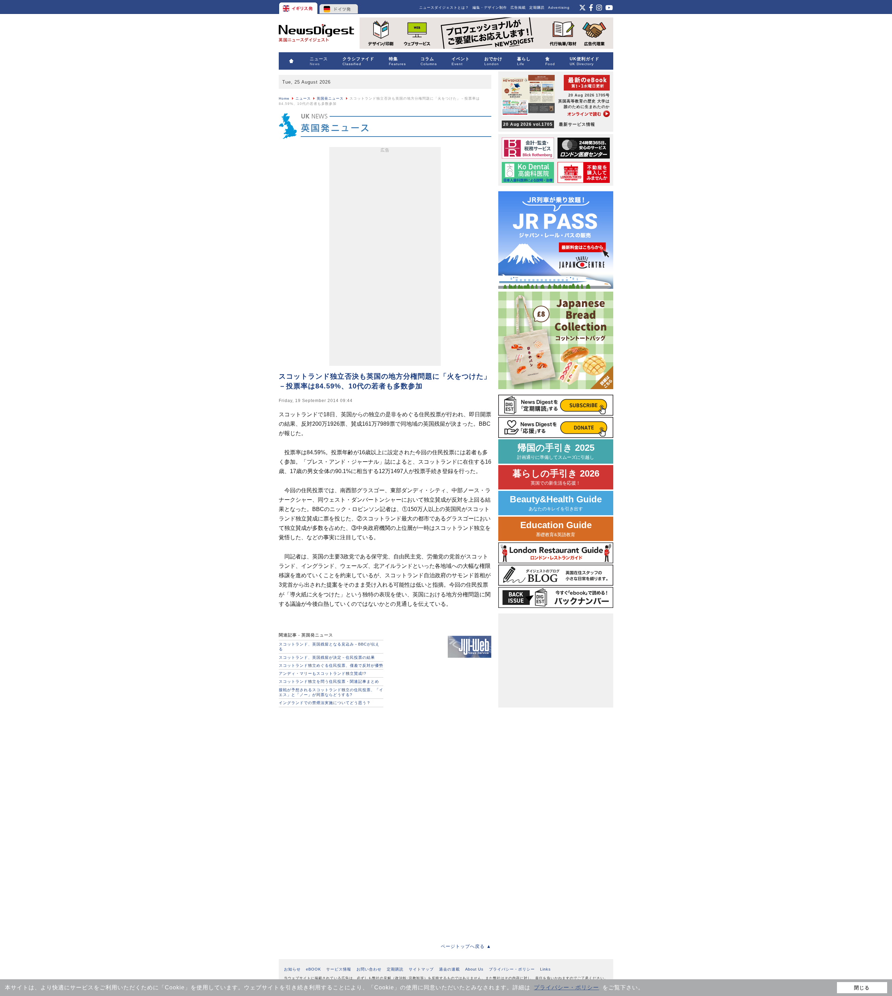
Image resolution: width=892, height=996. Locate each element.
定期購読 (537, 7)
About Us (474, 969)
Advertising (559, 7)
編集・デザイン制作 (489, 7)
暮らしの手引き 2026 (556, 477)
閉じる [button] (862, 987)
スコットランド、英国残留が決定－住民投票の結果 (327, 657)
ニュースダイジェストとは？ (444, 7)
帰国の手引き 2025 (555, 451)
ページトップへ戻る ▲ (466, 946)
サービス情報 (338, 969)
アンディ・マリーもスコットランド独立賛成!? (322, 673)
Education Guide (556, 528)
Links (545, 969)
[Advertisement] (385, 257)
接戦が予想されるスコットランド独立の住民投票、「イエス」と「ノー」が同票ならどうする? (331, 692)
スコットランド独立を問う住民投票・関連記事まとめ (329, 681)
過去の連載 (449, 969)
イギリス (299, 7)
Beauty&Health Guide (556, 502)
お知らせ (292, 969)
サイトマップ (421, 969)
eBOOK (313, 969)
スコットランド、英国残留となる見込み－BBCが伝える (329, 646)
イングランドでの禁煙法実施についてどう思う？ (325, 703)
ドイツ (339, 7)
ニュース (303, 98)
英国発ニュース (330, 98)
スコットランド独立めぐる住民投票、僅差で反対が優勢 (331, 665)
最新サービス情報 (549, 124)
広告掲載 (518, 7)
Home (284, 98)
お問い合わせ (369, 969)
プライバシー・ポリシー (566, 987)
